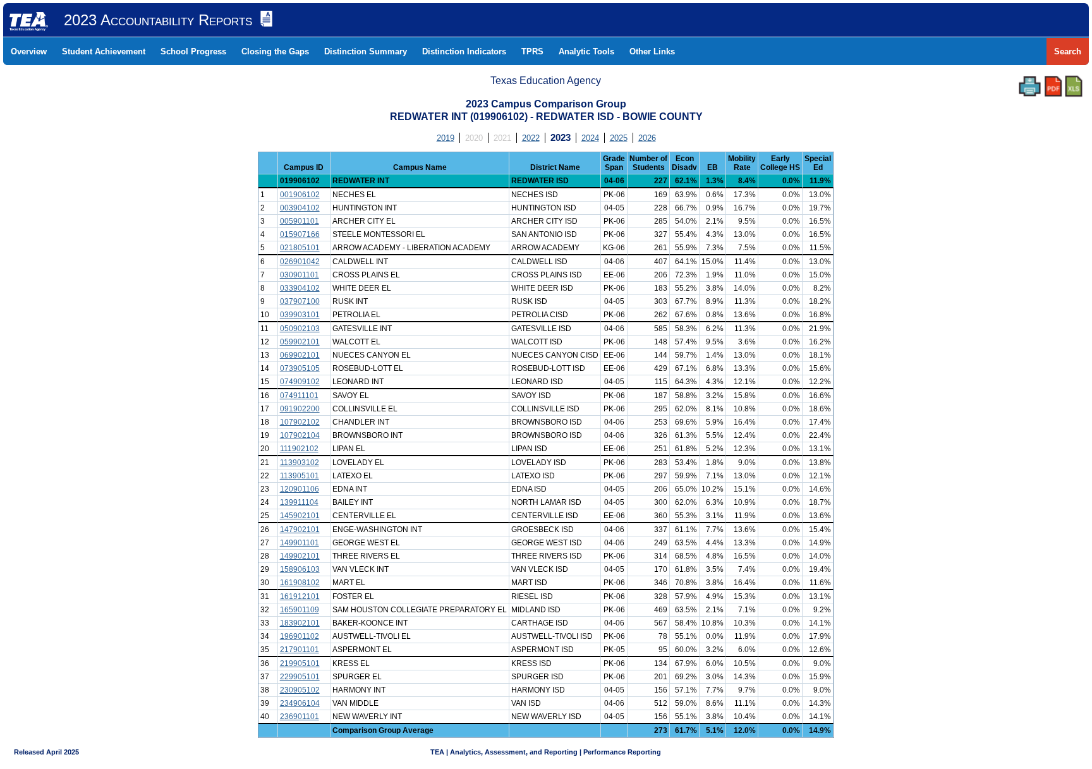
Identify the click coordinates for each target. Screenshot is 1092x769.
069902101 (300, 355)
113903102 (299, 462)
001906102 (300, 194)
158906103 (300, 569)
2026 (647, 138)
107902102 (300, 422)
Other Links (652, 51)
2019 (445, 138)
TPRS (532, 51)
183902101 (300, 623)
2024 (590, 138)
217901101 (299, 649)
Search (1067, 51)
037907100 (300, 301)
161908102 (300, 582)
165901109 (299, 609)
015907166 (300, 234)
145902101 (300, 515)
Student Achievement (103, 51)
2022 (531, 138)
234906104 (300, 703)
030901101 (299, 274)
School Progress (193, 51)
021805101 (300, 247)
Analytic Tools (586, 51)
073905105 (300, 368)
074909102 (300, 381)
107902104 (300, 435)
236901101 (299, 716)
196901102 (299, 636)
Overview (29, 51)
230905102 (300, 690)
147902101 (300, 529)
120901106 (299, 489)
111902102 (299, 448)
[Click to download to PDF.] (1053, 86)
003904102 (300, 207)
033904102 (300, 288)
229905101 (300, 676)
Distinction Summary (365, 51)
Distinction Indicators (464, 51)
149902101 (300, 556)
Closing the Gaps (275, 51)
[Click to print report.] (1029, 86)
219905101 (300, 663)
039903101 (300, 314)
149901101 (299, 542)
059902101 (300, 341)
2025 (619, 138)
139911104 (299, 502)
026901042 (300, 261)
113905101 (299, 475)
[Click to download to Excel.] (1074, 86)
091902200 (300, 408)
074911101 (299, 395)
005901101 (299, 221)
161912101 (300, 596)
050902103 (300, 328)
